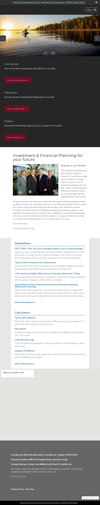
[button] (91, 10)
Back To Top (89, 498)
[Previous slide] (3, 38)
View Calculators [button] (16, 80)
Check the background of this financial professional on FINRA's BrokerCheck (49, 2)
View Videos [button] (14, 137)
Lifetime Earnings (24, 340)
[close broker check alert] (96, 2)
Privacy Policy (17, 489)
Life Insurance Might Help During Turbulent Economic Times (47, 273)
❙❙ (53, 52)
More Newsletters (25, 302)
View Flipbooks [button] (15, 109)
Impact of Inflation (25, 351)
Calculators (22, 312)
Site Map (30, 489)
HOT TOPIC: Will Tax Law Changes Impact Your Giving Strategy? (49, 248)
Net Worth (20, 329)
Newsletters (22, 243)
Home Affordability (25, 318)
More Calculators (25, 363)
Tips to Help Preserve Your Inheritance (35, 262)
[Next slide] (97, 38)
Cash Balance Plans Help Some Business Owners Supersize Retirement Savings (46, 285)
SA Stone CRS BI (18, 476)
